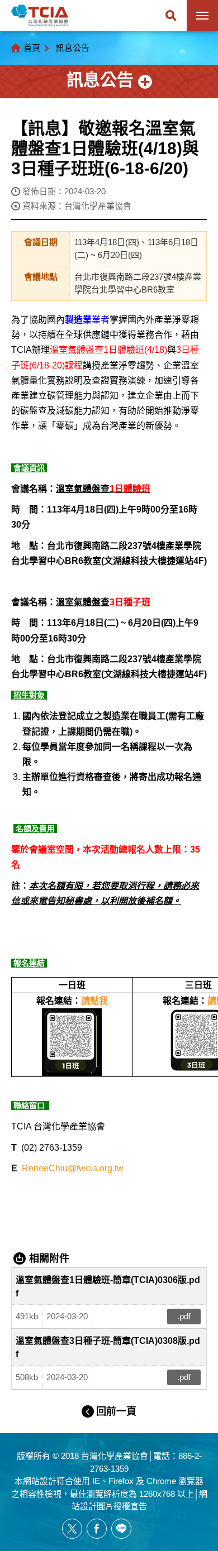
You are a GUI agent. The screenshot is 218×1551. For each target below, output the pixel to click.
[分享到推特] (72, 1529)
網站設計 (39, 1481)
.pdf (184, 1316)
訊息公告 (72, 47)
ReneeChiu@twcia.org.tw (73, 1168)
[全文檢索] (171, 15)
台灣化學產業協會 (39, 15)
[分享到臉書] (97, 1529)
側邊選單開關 (109, 81)
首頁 (31, 47)
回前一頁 (116, 1411)
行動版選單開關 (202, 15)
